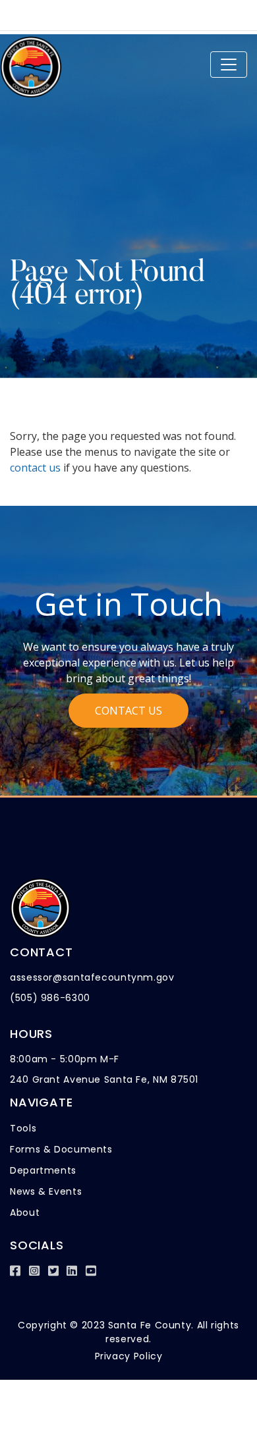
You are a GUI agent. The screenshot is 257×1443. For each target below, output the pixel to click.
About (25, 1212)
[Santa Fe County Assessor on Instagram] (34, 1271)
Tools (23, 1128)
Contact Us (128, 710)
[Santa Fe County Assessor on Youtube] (91, 1271)
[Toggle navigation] (228, 64)
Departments (43, 1170)
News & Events (46, 1191)
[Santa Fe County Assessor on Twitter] (53, 1271)
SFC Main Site (54, 12)
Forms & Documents (61, 1149)
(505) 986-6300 (50, 997)
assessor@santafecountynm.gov (92, 977)
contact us (35, 467)
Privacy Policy (129, 1356)
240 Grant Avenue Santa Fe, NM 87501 (104, 1079)
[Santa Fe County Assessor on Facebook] (15, 1271)
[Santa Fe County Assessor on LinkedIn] (72, 1271)
